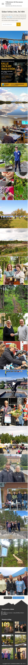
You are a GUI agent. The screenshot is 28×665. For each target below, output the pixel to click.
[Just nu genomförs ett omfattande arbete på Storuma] (14, 242)
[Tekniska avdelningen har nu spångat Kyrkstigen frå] (14, 553)
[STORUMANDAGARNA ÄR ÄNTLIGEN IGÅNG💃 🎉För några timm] (14, 440)
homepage (9, 17)
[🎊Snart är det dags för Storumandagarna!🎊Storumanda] (14, 496)
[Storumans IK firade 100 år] (7, 627)
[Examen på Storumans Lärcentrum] (20, 627)
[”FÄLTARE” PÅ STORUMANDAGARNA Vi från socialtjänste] (14, 468)
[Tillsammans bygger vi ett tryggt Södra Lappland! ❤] (14, 525)
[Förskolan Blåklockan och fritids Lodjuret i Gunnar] (14, 186)
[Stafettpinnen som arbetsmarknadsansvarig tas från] (14, 327)
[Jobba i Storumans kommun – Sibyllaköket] (20, 653)
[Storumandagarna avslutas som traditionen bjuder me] (14, 412)
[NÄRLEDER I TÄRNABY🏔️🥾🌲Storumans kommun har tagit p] (14, 299)
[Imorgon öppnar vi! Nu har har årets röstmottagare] (14, 129)
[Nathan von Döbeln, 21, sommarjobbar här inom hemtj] (14, 158)
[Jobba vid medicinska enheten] (7, 653)
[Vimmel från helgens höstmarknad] (7, 640)
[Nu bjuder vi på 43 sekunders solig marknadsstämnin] (14, 384)
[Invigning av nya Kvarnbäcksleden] (20, 640)
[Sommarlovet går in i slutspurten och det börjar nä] (14, 214)
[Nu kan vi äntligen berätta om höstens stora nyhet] (14, 73)
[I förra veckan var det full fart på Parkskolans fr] (14, 355)
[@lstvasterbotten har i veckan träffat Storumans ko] (14, 45)
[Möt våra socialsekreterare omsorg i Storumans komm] (14, 581)
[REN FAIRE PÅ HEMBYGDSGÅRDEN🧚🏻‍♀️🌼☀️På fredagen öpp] (14, 271)
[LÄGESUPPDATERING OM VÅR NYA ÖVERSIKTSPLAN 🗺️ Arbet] (14, 101)
